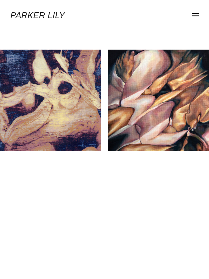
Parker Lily (37, 15)
